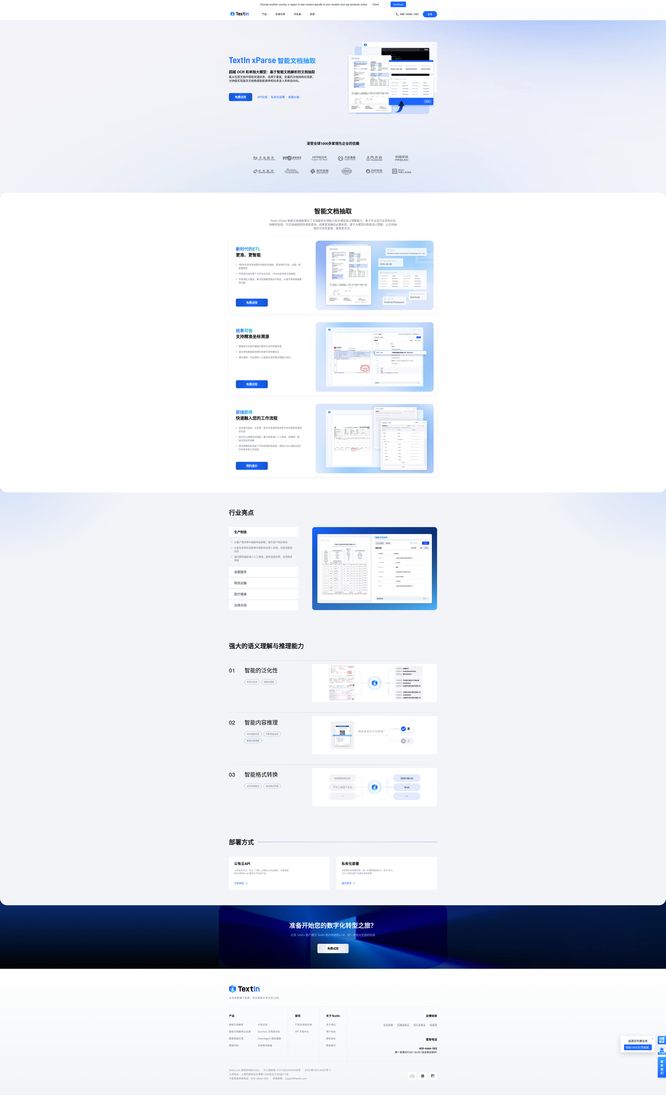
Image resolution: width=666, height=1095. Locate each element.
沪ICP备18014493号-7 (318, 1070)
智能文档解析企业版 (240, 1031)
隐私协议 (331, 1038)
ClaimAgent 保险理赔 (269, 1038)
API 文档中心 (302, 1031)
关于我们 (331, 1024)
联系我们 (331, 1045)
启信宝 (433, 1024)
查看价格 (293, 97)
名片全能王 (419, 1024)
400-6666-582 (409, 14)
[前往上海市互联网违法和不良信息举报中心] (433, 1076)
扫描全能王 (403, 1024)
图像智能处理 (236, 1038)
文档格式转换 (265, 1045)
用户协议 (331, 1031)
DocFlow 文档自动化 (269, 1031)
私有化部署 (278, 97)
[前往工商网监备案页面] (422, 1076)
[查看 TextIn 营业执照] (412, 1076)
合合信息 (388, 1024)
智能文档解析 (236, 1024)
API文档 (262, 97)
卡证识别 (262, 1024)
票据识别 (234, 1045)
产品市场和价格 (303, 1024)
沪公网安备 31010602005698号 (282, 1070)
